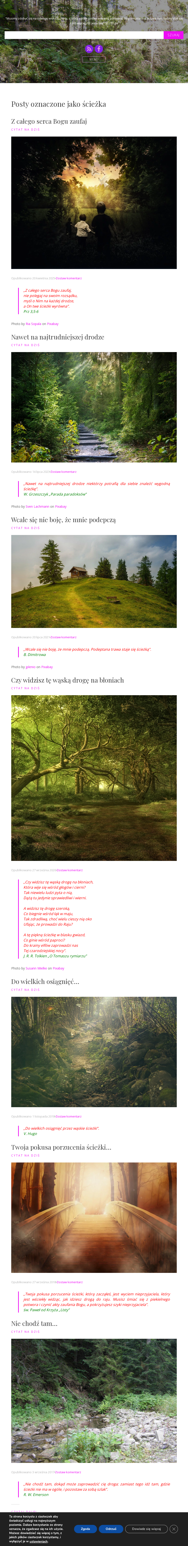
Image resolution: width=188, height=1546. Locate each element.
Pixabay (52, 324)
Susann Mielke (36, 968)
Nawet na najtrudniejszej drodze (57, 337)
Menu (94, 59)
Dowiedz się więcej (146, 1529)
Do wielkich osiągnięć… (45, 981)
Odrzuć (111, 1529)
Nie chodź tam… (34, 1323)
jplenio (31, 667)
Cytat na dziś (25, 130)
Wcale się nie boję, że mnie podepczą (63, 519)
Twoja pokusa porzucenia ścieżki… (61, 1147)
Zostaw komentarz (69, 278)
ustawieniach (39, 1542)
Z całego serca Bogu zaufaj (49, 121)
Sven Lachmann (37, 506)
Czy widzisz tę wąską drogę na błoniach (67, 680)
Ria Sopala (33, 324)
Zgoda (85, 1529)
